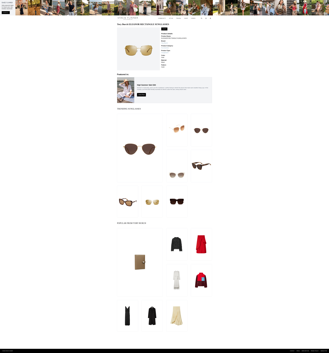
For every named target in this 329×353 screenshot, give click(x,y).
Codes (193, 18)
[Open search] (201, 18)
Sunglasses (164, 52)
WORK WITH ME (305, 350)
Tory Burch (164, 43)
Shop (186, 18)
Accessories (165, 48)
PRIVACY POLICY (315, 350)
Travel (178, 18)
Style (171, 18)
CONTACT (292, 350)
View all (5, 12)
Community (162, 18)
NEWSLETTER (324, 350)
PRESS (298, 350)
